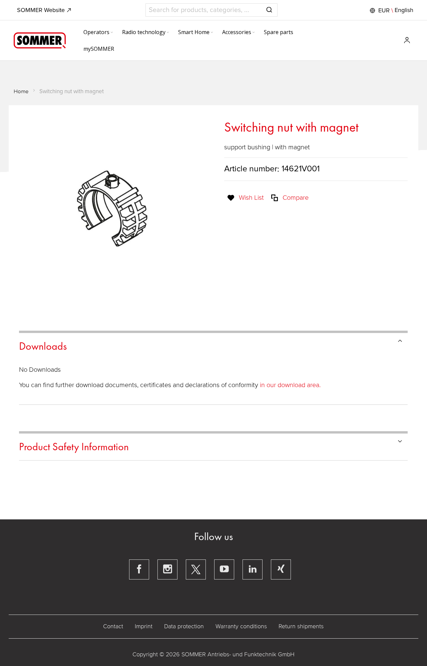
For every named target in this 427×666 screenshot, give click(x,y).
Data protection (184, 626)
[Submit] (269, 8)
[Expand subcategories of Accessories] (253, 32)
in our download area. (290, 385)
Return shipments (301, 626)
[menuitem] (98, 32)
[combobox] (211, 10)
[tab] (213, 345)
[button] (390, 10)
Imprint (143, 626)
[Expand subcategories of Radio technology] (167, 32)
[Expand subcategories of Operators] (111, 32)
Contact (113, 626)
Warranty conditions (241, 626)
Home (21, 91)
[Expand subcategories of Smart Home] (211, 32)
